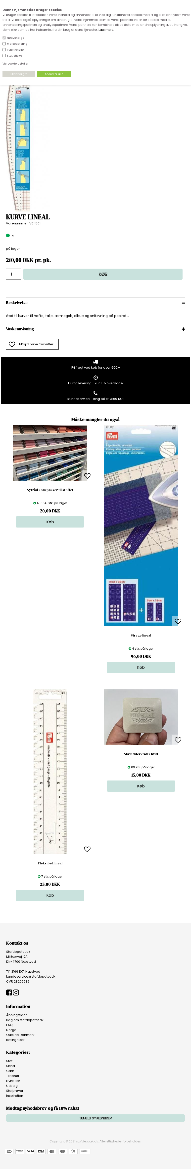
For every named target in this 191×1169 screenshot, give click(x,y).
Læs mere (105, 30)
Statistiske (14, 56)
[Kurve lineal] (31, 210)
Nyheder (13, 1080)
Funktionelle (15, 50)
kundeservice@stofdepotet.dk (30, 976)
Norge (11, 1029)
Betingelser (15, 1039)
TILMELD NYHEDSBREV (95, 1118)
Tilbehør (12, 1075)
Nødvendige (15, 38)
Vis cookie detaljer (15, 64)
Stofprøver (14, 1090)
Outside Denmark (20, 1034)
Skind (10, 1065)
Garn (10, 1070)
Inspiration (14, 1095)
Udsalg (12, 1085)
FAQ (9, 1025)
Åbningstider (16, 1015)
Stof (9, 1061)
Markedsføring (17, 44)
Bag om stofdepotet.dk (25, 1020)
